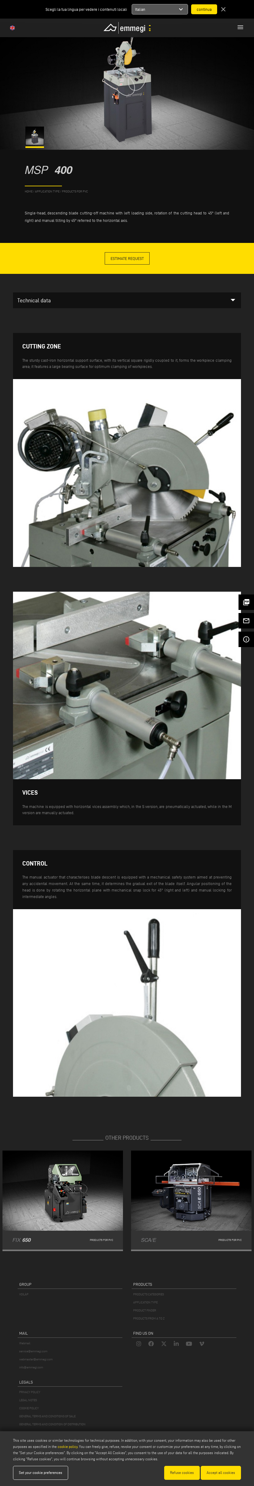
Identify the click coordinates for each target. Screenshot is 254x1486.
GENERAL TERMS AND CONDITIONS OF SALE (47, 1416)
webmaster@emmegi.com (36, 1359)
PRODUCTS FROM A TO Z (148, 1318)
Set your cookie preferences (40, 1473)
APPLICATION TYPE (145, 1302)
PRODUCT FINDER (144, 1310)
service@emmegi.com (33, 1351)
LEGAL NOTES (28, 1400)
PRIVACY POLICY (29, 1392)
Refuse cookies (182, 1473)
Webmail (24, 1343)
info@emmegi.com (31, 1367)
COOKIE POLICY (29, 1408)
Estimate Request (127, 258)
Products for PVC (75, 191)
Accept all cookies (221, 1473)
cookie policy (67, 1447)
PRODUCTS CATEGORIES (148, 1294)
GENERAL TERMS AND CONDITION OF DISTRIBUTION (52, 1424)
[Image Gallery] (35, 143)
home (29, 191)
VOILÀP (23, 1294)
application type (47, 191)
